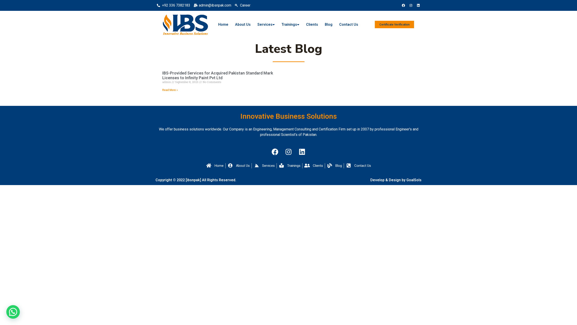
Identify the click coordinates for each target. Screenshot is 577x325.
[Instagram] (411, 5)
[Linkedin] (418, 5)
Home (223, 24)
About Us (243, 24)
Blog (328, 24)
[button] (13, 312)
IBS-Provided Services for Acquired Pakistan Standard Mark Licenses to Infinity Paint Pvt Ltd (217, 75)
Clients (312, 24)
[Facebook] (403, 5)
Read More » (170, 90)
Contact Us (348, 24)
